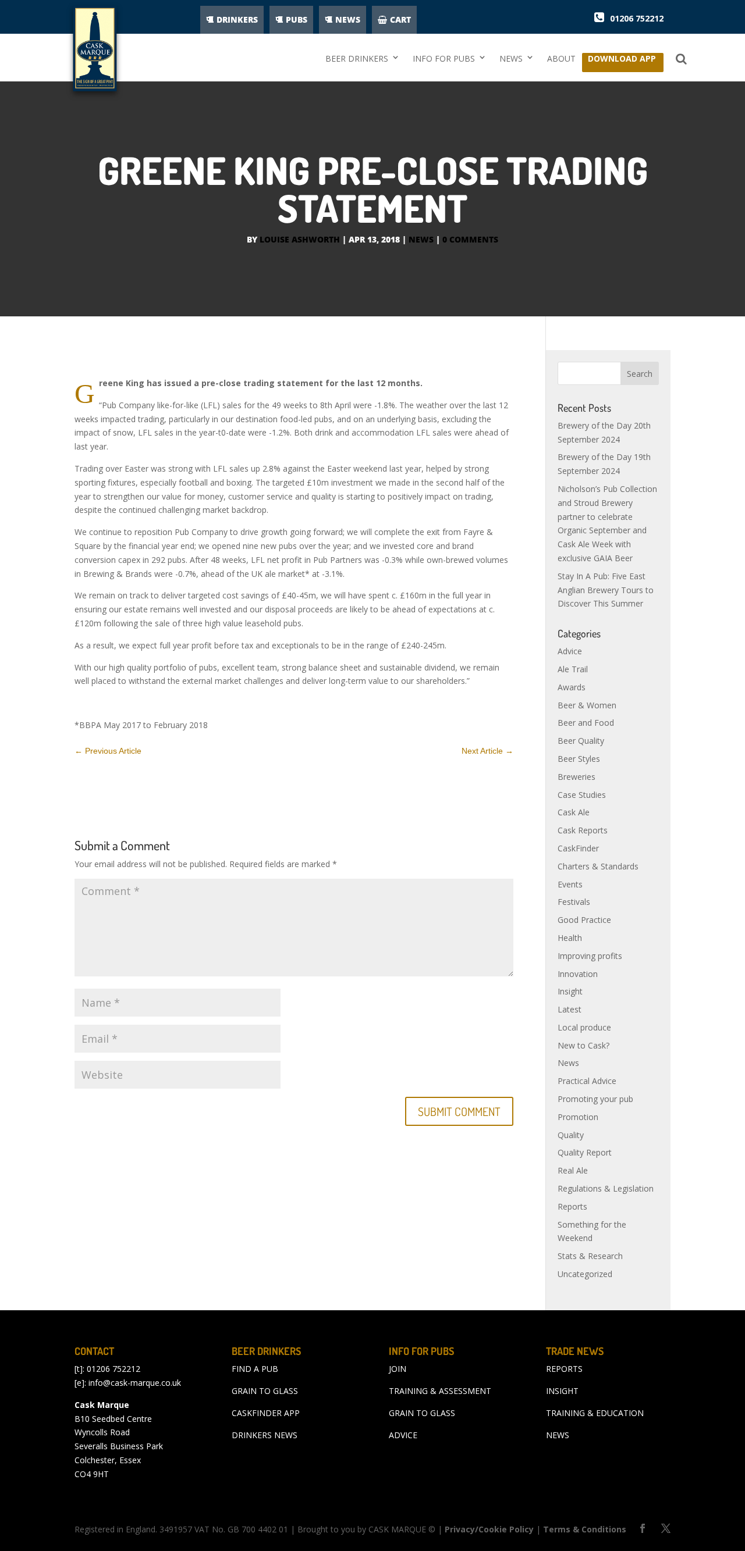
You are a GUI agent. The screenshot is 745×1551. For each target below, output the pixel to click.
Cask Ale (574, 812)
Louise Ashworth (300, 239)
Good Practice (584, 919)
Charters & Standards (598, 866)
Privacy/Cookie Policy (489, 1529)
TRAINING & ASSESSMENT (440, 1390)
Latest (569, 1009)
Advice (570, 651)
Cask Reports (583, 830)
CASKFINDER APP (266, 1412)
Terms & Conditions (584, 1529)
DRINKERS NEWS (264, 1435)
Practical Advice (587, 1080)
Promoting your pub (595, 1098)
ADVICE (403, 1435)
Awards (572, 687)
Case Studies (582, 794)
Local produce (584, 1027)
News (421, 239)
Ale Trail (573, 669)
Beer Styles (579, 758)
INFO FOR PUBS (444, 58)
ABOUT (561, 58)
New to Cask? (583, 1045)
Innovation (578, 973)
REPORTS (564, 1368)
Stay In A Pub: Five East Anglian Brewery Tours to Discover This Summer (606, 590)
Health (570, 937)
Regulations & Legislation (606, 1188)
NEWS (347, 19)
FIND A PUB (255, 1368)
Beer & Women (587, 705)
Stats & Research (590, 1255)
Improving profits (590, 955)
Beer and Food (586, 722)
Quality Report (585, 1152)
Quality (571, 1134)
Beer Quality (581, 740)
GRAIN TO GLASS (265, 1390)
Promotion (578, 1116)
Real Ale (573, 1170)
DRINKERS (237, 19)
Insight (570, 991)
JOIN (397, 1368)
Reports (572, 1206)
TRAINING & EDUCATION (595, 1412)
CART (400, 19)
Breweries (576, 776)
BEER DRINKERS (356, 58)
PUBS (296, 19)
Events (570, 884)
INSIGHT (562, 1390)
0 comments (470, 239)
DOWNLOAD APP (622, 61)
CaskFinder (578, 848)
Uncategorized (585, 1273)
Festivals (574, 901)
